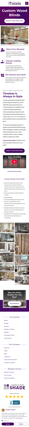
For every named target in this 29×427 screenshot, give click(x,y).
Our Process (7, 375)
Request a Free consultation (14, 20)
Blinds (6, 320)
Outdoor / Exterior (9, 329)
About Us (7, 347)
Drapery (6, 332)
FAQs (5, 350)
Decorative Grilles (9, 335)
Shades (6, 323)
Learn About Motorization (14, 171)
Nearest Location (9, 372)
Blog (5, 353)
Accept (8, 424)
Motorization (8, 338)
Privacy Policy (19, 418)
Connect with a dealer (9, 140)
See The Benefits (14, 303)
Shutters (6, 326)
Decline (21, 424)
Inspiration (7, 356)
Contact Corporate (9, 362)
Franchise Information (10, 359)
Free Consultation (9, 378)
